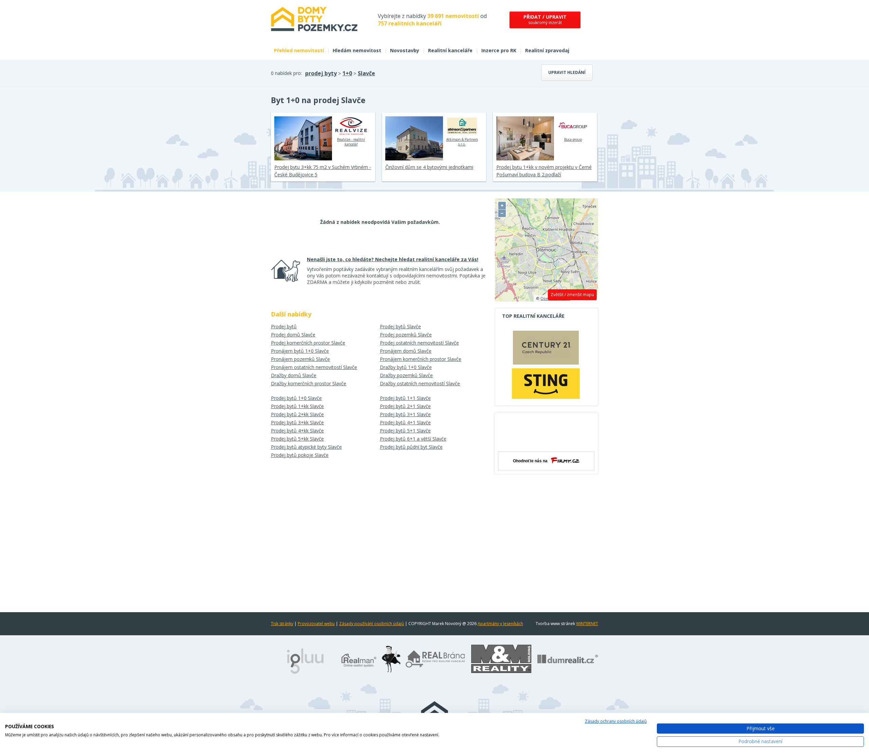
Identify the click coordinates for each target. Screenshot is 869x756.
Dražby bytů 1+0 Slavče (406, 367)
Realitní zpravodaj (547, 50)
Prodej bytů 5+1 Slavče (405, 430)
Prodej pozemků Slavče (406, 334)
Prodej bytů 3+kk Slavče (297, 422)
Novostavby (404, 50)
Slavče (366, 73)
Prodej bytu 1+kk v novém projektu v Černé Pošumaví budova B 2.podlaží (544, 171)
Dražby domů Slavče (293, 375)
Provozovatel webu (316, 623)
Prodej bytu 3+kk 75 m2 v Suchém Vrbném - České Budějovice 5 (322, 171)
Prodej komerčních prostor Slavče (308, 343)
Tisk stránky (282, 623)
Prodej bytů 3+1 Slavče (405, 414)
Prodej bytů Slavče (400, 326)
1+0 (347, 73)
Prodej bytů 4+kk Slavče (297, 430)
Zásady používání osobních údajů (371, 623)
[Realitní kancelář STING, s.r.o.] (546, 383)
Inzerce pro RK (498, 50)
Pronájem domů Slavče (405, 351)
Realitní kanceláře (450, 50)
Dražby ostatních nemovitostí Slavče (420, 383)
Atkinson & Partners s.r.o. (462, 142)
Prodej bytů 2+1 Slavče (405, 406)
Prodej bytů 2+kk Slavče (297, 414)
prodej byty (321, 73)
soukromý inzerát (545, 19)
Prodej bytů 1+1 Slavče (405, 398)
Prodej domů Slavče (293, 334)
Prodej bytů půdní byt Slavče (411, 447)
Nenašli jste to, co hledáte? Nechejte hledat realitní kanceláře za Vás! (392, 259)
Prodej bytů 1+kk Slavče (297, 406)
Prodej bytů (284, 326)
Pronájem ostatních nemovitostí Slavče (314, 367)
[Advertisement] (546, 582)
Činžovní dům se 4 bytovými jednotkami (429, 167)
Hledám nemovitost (357, 50)
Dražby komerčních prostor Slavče (308, 383)
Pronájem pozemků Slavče (300, 359)
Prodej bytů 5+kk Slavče (297, 438)
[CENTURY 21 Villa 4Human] (546, 349)
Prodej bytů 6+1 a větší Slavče (413, 438)
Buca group (573, 139)
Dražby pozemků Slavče (406, 375)
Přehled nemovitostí (299, 50)
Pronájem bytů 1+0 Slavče (300, 351)
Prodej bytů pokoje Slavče (300, 455)
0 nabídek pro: (286, 73)
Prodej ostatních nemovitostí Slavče (419, 343)
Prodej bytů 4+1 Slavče (405, 422)
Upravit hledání (567, 72)
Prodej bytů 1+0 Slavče (296, 398)
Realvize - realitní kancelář (351, 142)
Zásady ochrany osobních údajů (616, 721)
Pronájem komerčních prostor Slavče (420, 359)
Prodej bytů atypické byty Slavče (306, 447)
